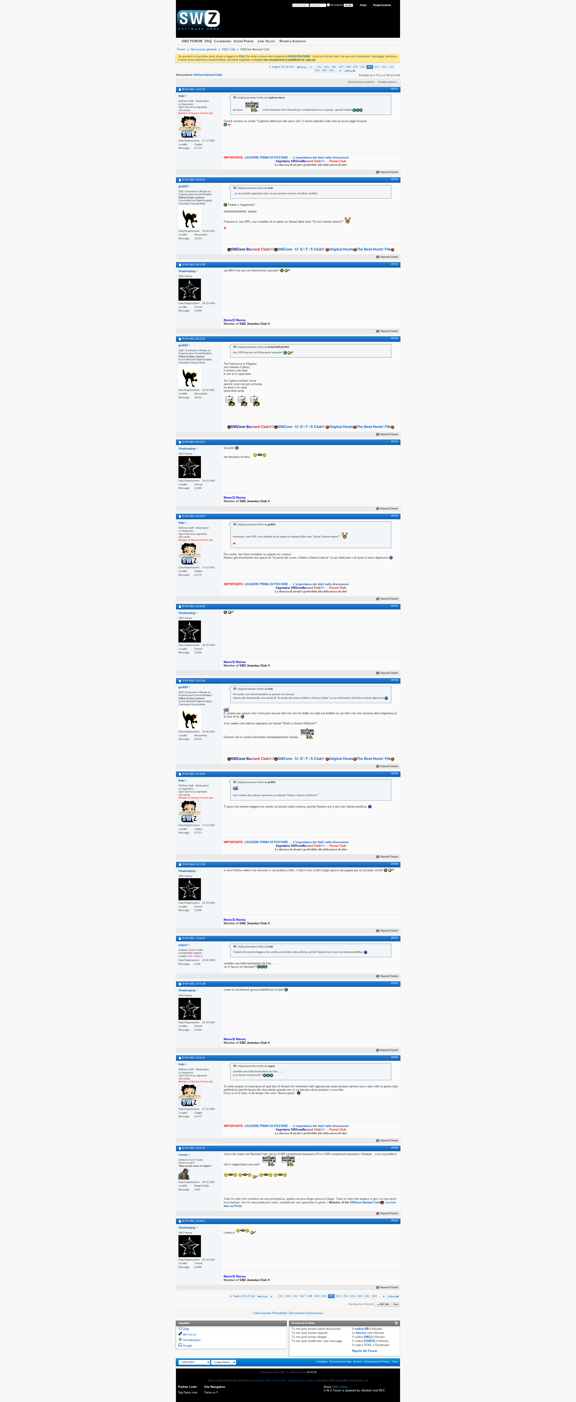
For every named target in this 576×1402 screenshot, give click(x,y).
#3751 (394, 89)
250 (362, 66)
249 (355, 66)
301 (331, 70)
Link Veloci (266, 41)
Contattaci (321, 1361)
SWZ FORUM (192, 41)
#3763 (394, 1057)
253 (384, 66)
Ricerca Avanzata (292, 41)
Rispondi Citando (389, 172)
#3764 (394, 1148)
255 (317, 70)
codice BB (362, 1328)
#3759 (394, 773)
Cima (395, 1304)
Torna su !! (211, 1392)
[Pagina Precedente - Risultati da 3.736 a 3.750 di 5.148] (311, 67)
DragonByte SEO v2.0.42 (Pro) (269, 1380)
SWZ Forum (340, 1387)
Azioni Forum (243, 41)
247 (341, 66)
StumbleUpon (191, 1340)
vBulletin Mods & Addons (301, 1380)
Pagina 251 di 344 (283, 66)
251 (369, 66)
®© (301, 161)
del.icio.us (189, 1334)
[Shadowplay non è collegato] (189, 290)
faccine (361, 1333)
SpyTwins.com (187, 1392)
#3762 (394, 983)
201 (326, 66)
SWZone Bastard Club (207, 75)
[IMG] (367, 1337)
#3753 (394, 264)
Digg (186, 1328)
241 (333, 66)
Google (187, 1345)
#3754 (394, 338)
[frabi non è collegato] (189, 127)
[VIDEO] (369, 1341)
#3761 (394, 938)
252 (377, 66)
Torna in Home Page (340, 1361)
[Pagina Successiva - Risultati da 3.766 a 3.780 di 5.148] (340, 71)
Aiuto (363, 5)
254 (391, 66)
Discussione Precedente (271, 1313)
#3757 (394, 606)
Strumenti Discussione (360, 82)
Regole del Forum (364, 1351)
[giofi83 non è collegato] (189, 217)
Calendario (222, 41)
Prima (303, 67)
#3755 (394, 441)
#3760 (394, 864)
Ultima (348, 70)
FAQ (208, 41)
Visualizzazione (386, 82)
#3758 (394, 680)
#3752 (394, 179)
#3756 (394, 516)
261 (324, 70)
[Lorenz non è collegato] (184, 1174)
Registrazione (382, 5)
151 (319, 66)
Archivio (357, 1361)
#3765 (394, 1220)
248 (348, 66)
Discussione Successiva (305, 1313)
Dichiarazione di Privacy (377, 1361)
